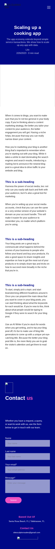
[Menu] (48, 7)
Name (8, 438)
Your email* (11, 464)
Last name (10, 451)
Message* (10, 478)
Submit (13, 500)
